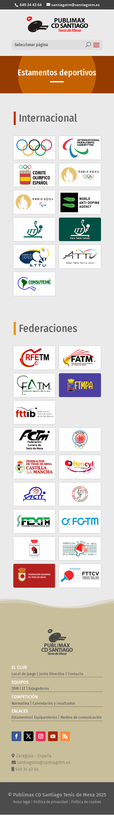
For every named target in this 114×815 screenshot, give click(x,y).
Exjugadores (39, 688)
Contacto (75, 674)
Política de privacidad (50, 802)
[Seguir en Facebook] (16, 736)
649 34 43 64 (30, 4)
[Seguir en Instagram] (41, 736)
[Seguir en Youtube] (53, 736)
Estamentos (22, 717)
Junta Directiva (51, 674)
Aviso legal (21, 802)
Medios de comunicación (81, 717)
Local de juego (24, 674)
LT (23, 688)
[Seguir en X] (28, 736)
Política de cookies (86, 802)
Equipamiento (45, 717)
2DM (15, 688)
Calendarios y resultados (54, 703)
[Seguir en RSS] (65, 736)
